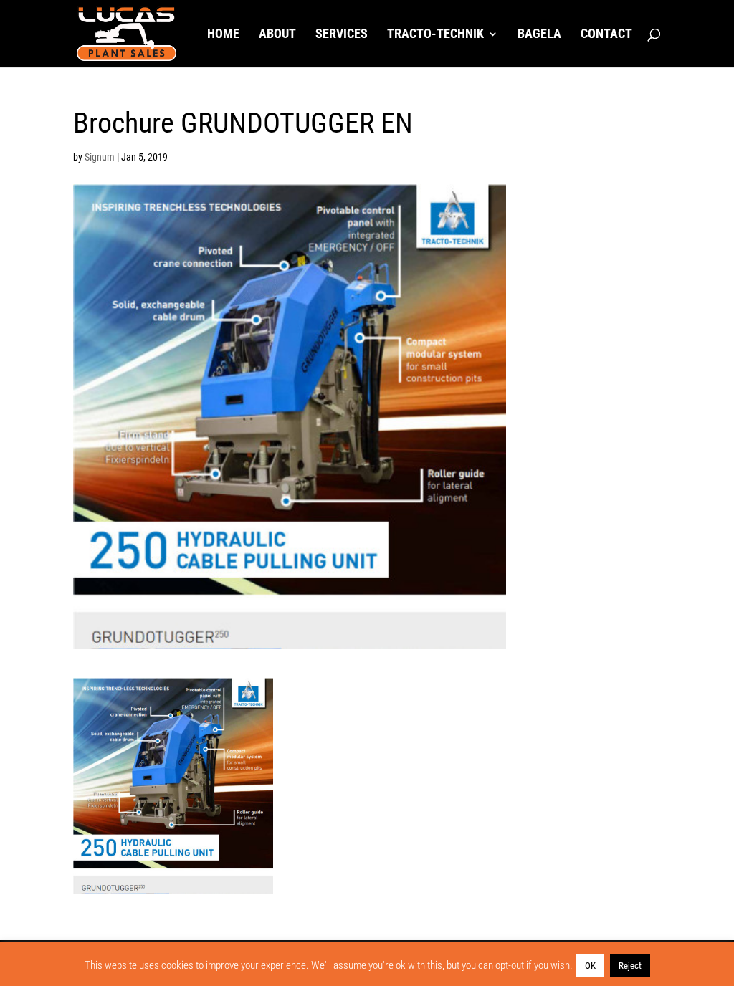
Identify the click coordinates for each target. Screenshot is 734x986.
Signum (100, 157)
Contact (606, 35)
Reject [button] (630, 965)
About (277, 35)
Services (341, 35)
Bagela (539, 35)
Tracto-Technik (435, 35)
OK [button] (590, 965)
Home (223, 35)
